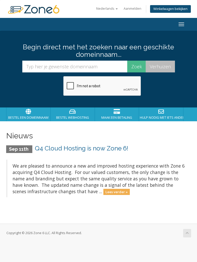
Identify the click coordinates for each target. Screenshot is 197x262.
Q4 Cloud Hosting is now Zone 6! (81, 148)
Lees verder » (116, 192)
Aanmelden (132, 8)
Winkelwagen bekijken (170, 9)
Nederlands (105, 8)
